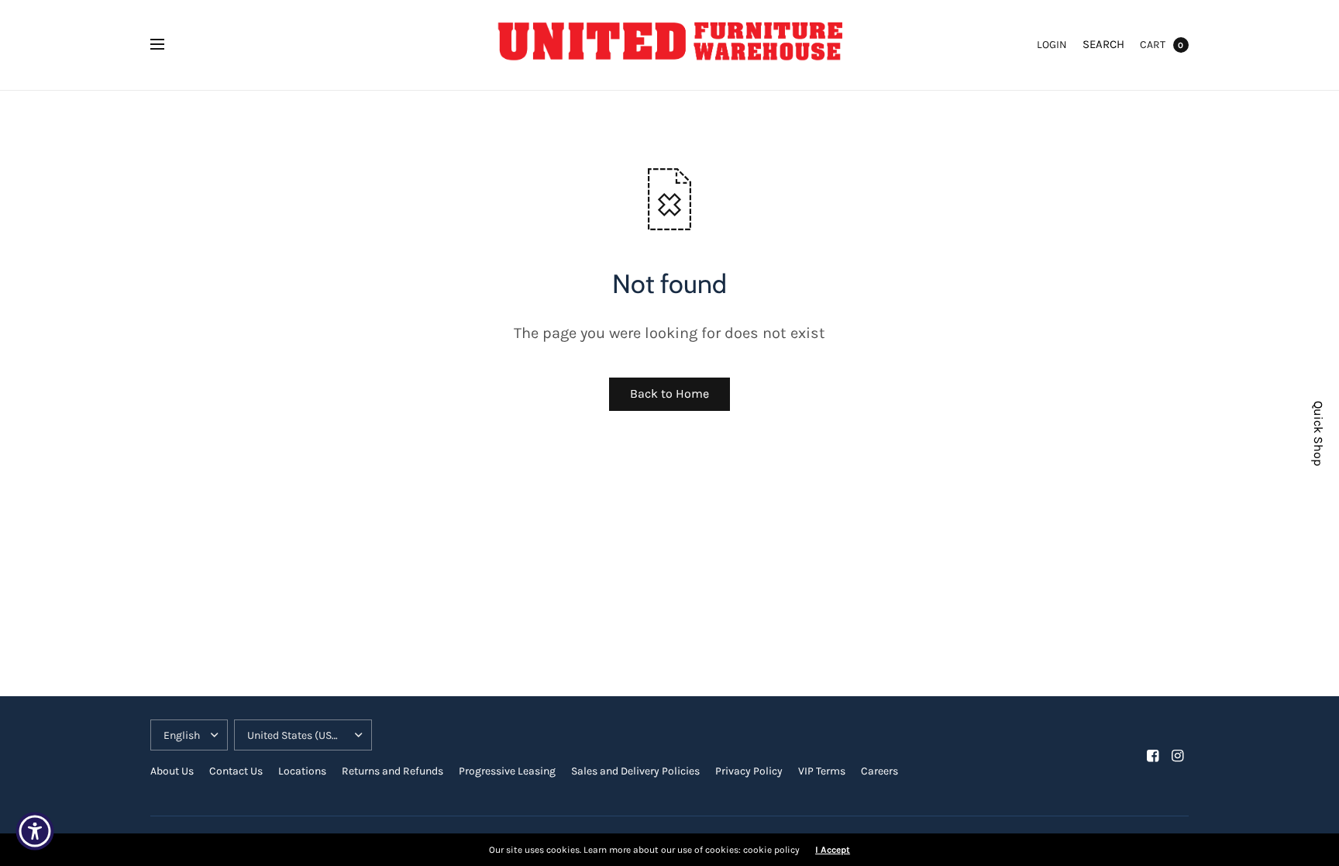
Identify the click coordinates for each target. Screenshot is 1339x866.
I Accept (832, 849)
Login (1052, 44)
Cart (1152, 44)
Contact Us (236, 771)
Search (1103, 44)
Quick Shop (1318, 433)
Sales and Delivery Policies (635, 771)
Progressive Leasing (507, 771)
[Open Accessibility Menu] (34, 831)
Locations (302, 771)
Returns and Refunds (392, 771)
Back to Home (669, 393)
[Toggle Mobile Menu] (167, 45)
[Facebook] (1153, 756)
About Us (172, 771)
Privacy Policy (749, 771)
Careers (879, 771)
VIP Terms (821, 771)
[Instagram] (1178, 756)
